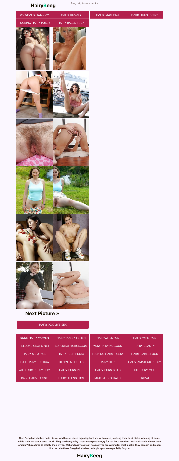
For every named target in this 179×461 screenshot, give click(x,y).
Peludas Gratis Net (34, 346)
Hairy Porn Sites (108, 370)
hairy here (108, 362)
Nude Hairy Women (34, 337)
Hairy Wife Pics (144, 337)
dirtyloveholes (71, 362)
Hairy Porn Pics (71, 370)
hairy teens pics (71, 378)
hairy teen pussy (144, 14)
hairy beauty (71, 14)
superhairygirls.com (71, 346)
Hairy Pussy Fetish (71, 337)
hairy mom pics (108, 14)
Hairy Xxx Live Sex (53, 324)
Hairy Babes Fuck (71, 23)
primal (144, 378)
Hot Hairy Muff (144, 370)
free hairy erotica (34, 362)
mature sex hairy (107, 378)
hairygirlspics (108, 337)
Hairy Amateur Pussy (144, 362)
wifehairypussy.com (34, 370)
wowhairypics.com (34, 14)
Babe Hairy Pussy (34, 378)
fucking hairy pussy (34, 23)
